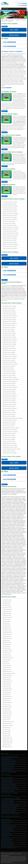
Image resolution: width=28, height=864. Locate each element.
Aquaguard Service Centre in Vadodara (10, 447)
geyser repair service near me (6, 841)
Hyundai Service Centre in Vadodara (9, 344)
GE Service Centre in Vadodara (8, 329)
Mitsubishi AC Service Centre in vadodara (10, 227)
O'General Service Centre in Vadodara (10, 381)
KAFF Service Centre (7, 648)
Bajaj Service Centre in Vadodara (9, 451)
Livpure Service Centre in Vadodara (9, 371)
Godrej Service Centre (7, 627)
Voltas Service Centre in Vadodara (9, 423)
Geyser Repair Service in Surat (7, 769)
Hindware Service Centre (7, 632)
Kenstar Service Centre (7, 652)
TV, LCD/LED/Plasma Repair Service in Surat (9, 756)
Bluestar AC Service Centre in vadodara (10, 205)
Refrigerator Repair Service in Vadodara (8, 784)
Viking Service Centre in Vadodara (9, 422)
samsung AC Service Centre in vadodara (10, 234)
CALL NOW (14, 29)
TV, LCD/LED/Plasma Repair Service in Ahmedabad (10, 798)
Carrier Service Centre (7, 605)
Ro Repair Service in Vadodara (7, 779)
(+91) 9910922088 (23, 5)
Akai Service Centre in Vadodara (9, 441)
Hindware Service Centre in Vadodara (10, 338)
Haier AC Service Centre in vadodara (10, 217)
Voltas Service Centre (7, 717)
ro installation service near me (6, 839)
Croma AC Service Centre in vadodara (10, 209)
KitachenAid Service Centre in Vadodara (10, 364)
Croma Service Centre (7, 607)
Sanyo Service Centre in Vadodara (9, 398)
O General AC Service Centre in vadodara (10, 229)
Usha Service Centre (6, 708)
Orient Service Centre (7, 679)
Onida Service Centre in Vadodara (9, 383)
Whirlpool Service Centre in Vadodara (10, 429)
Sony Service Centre (6, 700)
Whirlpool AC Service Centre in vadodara (10, 244)
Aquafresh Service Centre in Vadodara (10, 445)
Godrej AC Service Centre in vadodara (10, 215)
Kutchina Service (6, 661)
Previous (2, 13)
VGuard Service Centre (7, 711)
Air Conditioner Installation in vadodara (10, 202)
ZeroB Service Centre (7, 727)
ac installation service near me (6, 821)
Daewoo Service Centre (7, 613)
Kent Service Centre (6, 654)
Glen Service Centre (6, 625)
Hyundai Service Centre (7, 638)
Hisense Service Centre (7, 634)
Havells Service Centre (7, 630)
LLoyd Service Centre (7, 667)
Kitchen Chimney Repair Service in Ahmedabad (10, 813)
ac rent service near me (5, 823)
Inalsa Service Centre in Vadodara (9, 350)
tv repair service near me (5, 832)
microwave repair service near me (7, 830)
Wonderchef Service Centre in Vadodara (10, 431)
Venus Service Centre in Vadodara (9, 416)
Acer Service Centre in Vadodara (9, 435)
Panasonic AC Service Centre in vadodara (10, 233)
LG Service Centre (6, 663)
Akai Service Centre (6, 735)
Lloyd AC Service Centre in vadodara (10, 225)
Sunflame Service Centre (7, 702)
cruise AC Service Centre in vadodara (10, 246)
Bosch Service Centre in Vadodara (9, 308)
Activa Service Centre (7, 731)
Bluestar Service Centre (7, 599)
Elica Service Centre (6, 619)
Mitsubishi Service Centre (7, 671)
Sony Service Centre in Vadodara (9, 406)
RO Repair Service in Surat (6, 759)
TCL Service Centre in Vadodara (9, 410)
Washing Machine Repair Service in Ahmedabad (10, 805)
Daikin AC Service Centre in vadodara (10, 211)
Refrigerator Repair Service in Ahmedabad (9, 807)
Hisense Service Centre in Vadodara (9, 340)
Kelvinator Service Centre (7, 650)
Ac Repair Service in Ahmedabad (7, 800)
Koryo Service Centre (7, 659)
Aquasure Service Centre (7, 742)
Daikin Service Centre (7, 615)
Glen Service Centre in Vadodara (9, 331)
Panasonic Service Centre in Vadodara (10, 387)
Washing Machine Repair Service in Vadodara (9, 788)
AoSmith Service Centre (7, 737)
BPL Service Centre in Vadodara (9, 310)
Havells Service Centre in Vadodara (9, 337)
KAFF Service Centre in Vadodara (9, 354)
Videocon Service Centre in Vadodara (10, 420)
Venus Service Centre (7, 710)
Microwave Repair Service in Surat (7, 767)
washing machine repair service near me (8, 825)
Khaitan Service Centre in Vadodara (9, 362)
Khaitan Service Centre (7, 655)
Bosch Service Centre (7, 601)
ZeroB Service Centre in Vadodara (9, 433)
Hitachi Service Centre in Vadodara (9, 342)
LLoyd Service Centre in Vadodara (9, 373)
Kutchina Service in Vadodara (8, 367)
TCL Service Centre (6, 704)
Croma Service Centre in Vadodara (9, 313)
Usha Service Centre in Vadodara (9, 414)
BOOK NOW (14, 35)
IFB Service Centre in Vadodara (8, 346)
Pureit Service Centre (7, 684)
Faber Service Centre (7, 621)
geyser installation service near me (7, 843)
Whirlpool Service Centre (7, 723)
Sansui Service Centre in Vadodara (9, 396)
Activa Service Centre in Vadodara (9, 437)
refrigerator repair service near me (7, 828)
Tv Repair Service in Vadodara (6, 782)
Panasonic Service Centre (7, 681)
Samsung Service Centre (7, 688)
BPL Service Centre (6, 603)
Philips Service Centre (7, 683)
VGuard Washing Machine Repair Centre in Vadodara (13, 418)
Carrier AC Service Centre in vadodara (10, 207)
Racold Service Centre (7, 686)
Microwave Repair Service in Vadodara (8, 786)
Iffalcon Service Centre (7, 642)
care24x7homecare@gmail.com (21, 2)
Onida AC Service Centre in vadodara (10, 231)
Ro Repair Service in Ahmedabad (7, 802)
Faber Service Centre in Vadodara (9, 327)
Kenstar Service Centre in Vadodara (9, 358)
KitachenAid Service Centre (8, 657)
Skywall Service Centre (7, 698)
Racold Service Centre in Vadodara (9, 393)
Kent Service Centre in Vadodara (9, 360)
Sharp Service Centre (7, 694)
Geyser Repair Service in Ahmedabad (8, 811)
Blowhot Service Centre (7, 746)
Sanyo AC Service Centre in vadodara (10, 236)
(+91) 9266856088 (23, 3)
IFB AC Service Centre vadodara (9, 221)
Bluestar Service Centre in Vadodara (9, 306)
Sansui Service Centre (7, 690)
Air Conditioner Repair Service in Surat (8, 761)
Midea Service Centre (7, 669)
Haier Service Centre (7, 628)
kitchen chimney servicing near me (7, 845)
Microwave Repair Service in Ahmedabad (8, 809)
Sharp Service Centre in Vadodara (9, 400)
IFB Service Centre (6, 640)
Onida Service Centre (7, 677)
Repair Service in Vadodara (20, 19)
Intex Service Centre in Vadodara (9, 352)
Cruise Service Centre (7, 611)
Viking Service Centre (7, 715)
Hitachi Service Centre (7, 636)
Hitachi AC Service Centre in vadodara (10, 219)
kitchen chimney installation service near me (9, 847)
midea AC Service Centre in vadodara (10, 248)
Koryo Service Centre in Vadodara (9, 366)
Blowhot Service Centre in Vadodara (9, 452)
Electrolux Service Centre (7, 617)
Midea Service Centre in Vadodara (9, 375)
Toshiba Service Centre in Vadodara (9, 412)
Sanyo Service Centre (7, 692)
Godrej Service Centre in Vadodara (9, 333)
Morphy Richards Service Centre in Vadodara (11, 379)
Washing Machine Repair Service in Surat (9, 763)
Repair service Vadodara (9, 19)
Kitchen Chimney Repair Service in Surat (8, 772)
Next (26, 13)
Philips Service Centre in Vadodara (9, 389)
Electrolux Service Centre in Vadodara (10, 323)
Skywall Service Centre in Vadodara (9, 404)
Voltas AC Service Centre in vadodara (10, 242)
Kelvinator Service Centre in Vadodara (10, 356)
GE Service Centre (6, 623)
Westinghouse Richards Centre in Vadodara (11, 427)
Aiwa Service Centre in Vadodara (9, 439)
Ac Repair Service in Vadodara (6, 777)
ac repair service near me (5, 819)
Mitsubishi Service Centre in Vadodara (10, 377)
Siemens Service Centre (7, 696)
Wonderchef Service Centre (8, 725)
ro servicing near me (5, 836)
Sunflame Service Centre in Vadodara (10, 408)
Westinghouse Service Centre (8, 721)
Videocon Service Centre (7, 713)
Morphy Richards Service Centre (9, 673)
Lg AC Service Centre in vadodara (9, 223)
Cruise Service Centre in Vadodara (9, 317)
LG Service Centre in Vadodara (8, 369)
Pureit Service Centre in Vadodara (9, 391)
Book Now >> (4, 26)
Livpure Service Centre (7, 665)
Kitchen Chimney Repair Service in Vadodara (9, 792)
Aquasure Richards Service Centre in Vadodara (11, 449)
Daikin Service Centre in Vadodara (9, 321)
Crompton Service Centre (7, 609)
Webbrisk (7, 855)
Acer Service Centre (6, 729)
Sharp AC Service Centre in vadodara (10, 238)
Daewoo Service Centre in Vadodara (9, 319)
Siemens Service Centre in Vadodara (9, 402)
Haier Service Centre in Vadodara (9, 335)
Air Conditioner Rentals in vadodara (9, 204)
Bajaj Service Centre (6, 744)
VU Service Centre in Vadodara (8, 425)
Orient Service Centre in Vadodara (9, 385)
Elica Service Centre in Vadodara (9, 325)
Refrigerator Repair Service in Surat (7, 765)
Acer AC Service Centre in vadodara (9, 240)
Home (2, 19)
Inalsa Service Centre (7, 644)
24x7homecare (19, 853)
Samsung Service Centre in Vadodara (10, 394)
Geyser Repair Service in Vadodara (7, 790)
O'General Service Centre (7, 675)
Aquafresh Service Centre (7, 738)
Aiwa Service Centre (6, 733)
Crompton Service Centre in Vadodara (10, 315)
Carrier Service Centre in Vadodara (9, 311)
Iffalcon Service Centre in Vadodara (9, 348)
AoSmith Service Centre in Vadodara (9, 443)
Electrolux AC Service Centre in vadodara (10, 213)
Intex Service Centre (6, 646)
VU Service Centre (6, 719)
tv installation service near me (6, 834)
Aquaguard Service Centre (8, 740)
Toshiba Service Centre (7, 706)
